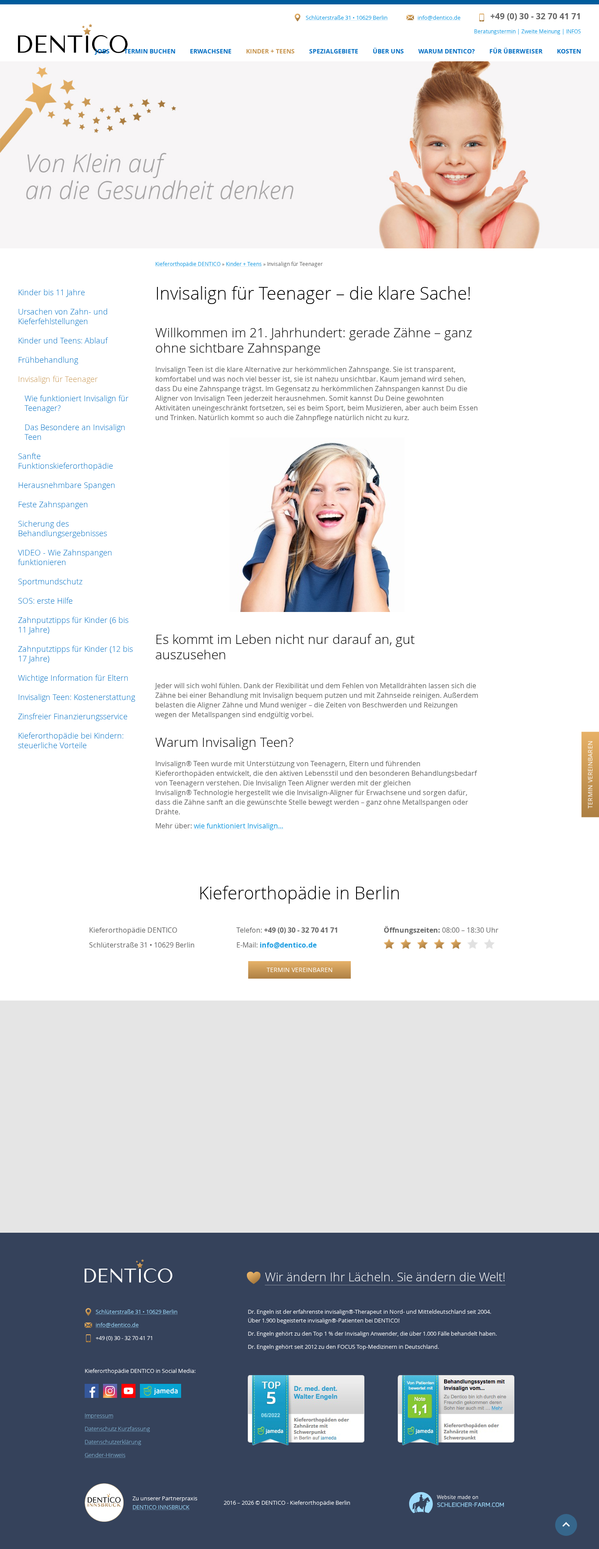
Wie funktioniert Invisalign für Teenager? (76, 403)
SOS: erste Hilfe (45, 600)
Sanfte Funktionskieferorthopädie (65, 461)
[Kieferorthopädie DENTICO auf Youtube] (128, 1391)
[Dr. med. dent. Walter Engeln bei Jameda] (306, 1443)
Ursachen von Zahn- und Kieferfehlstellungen (63, 316)
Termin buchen (149, 51)
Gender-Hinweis (105, 1455)
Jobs (102, 51)
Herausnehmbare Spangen (66, 485)
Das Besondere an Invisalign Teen (75, 432)
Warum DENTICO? (446, 51)
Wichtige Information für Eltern (73, 677)
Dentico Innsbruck (160, 1507)
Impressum (99, 1415)
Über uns (388, 51)
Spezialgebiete (333, 51)
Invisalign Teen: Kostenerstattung (76, 697)
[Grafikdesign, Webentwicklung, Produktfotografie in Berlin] (456, 1511)
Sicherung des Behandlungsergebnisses (62, 528)
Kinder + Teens (270, 51)
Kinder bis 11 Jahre (51, 292)
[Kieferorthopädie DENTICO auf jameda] (160, 1391)
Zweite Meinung (540, 31)
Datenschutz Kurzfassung (117, 1428)
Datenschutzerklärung (113, 1442)
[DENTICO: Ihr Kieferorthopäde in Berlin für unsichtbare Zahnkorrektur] (73, 38)
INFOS (573, 31)
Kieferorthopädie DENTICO (188, 263)
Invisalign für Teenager (58, 379)
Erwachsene (211, 51)
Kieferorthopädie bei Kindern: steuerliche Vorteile (71, 740)
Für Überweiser (515, 51)
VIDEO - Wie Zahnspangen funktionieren (65, 557)
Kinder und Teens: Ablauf (62, 340)
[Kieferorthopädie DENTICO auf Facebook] (92, 1391)
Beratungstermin (495, 31)
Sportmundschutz (50, 581)
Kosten (569, 51)
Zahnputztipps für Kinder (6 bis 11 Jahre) (73, 625)
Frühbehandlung (48, 359)
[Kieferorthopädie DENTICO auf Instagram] (110, 1391)
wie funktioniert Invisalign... (238, 826)
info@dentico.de (438, 17)
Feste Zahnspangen (53, 504)
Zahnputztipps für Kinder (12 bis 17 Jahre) (75, 654)
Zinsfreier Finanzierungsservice (73, 716)
